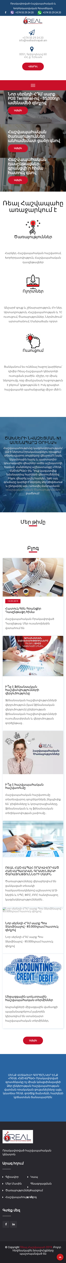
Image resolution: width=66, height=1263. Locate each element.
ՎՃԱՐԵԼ (33, 66)
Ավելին (18, 110)
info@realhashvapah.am (33, 40)
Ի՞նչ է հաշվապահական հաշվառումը (24, 786)
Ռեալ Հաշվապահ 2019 (36, 1247)
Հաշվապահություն (19, 1197)
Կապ (34, 1176)
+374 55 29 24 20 (33, 37)
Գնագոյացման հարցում (41, 1187)
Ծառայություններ (18, 1190)
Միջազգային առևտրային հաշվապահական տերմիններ (29, 998)
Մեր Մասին (13, 1183)
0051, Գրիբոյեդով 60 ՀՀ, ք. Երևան (33, 56)
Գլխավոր (12, 1176)
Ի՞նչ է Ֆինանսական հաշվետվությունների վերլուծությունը (22, 690)
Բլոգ (33, 1197)
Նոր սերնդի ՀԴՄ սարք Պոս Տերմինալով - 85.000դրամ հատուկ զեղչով (31, 926)
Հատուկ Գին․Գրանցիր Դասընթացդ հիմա (23, 610)
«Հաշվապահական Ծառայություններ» (33, 489)
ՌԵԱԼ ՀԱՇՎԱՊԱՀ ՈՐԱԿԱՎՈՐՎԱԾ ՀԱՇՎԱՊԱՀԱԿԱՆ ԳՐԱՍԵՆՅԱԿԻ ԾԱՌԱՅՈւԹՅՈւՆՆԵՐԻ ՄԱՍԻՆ (32, 871)
